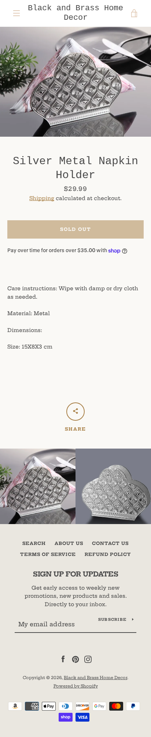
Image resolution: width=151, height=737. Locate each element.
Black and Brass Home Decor (75, 13)
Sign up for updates (75, 574)
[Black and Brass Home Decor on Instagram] (88, 659)
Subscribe (112, 619)
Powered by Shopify (76, 686)
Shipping (41, 198)
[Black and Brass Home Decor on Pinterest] (75, 659)
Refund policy (108, 554)
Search (34, 543)
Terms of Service (48, 554)
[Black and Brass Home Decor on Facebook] (63, 659)
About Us (69, 543)
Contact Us (110, 543)
